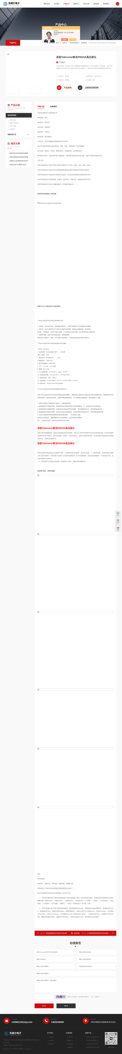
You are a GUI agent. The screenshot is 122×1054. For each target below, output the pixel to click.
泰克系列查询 (74, 43)
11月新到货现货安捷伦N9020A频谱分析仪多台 (101, 933)
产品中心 (66, 4)
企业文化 (51, 1040)
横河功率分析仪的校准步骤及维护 (20, 153)
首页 (57, 43)
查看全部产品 (12, 134)
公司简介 (51, 1037)
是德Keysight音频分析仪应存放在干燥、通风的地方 (20, 161)
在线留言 (96, 4)
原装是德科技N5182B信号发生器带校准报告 (60, 933)
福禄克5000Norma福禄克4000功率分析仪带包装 (93, 1047)
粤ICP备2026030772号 (16, 1045)
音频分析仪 (13, 120)
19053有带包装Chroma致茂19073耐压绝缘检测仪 (93, 1040)
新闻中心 (76, 4)
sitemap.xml (28, 1049)
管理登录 (20, 1049)
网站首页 (47, 4)
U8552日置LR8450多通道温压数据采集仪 (93, 1044)
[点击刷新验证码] (60, 997)
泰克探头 (84, 43)
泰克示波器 (13, 126)
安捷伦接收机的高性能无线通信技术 (20, 157)
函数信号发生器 (14, 123)
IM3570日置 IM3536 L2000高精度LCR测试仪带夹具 (93, 1037)
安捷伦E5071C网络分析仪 (18, 164)
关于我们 (57, 4)
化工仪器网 (13, 1049)
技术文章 (86, 4)
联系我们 (106, 4)
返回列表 (77, 933)
